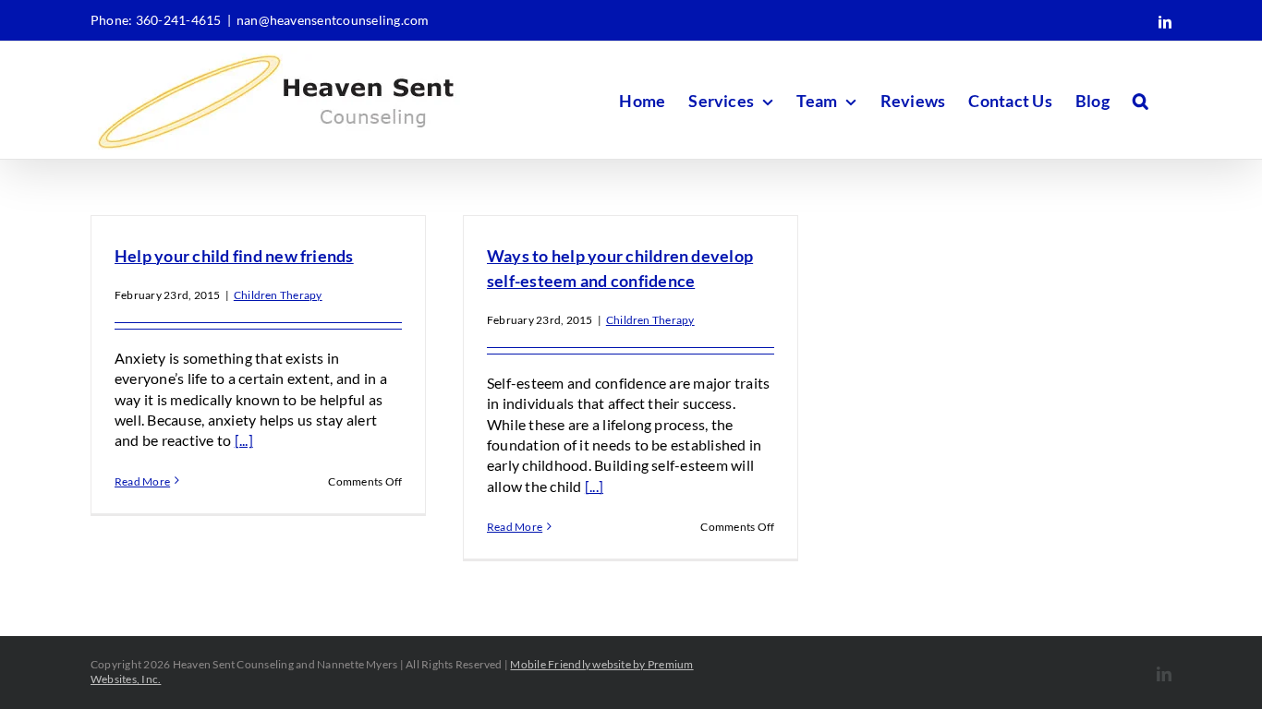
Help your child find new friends (234, 256)
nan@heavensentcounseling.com (333, 20)
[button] (1140, 100)
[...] (244, 440)
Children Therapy (278, 295)
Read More (142, 481)
